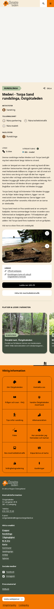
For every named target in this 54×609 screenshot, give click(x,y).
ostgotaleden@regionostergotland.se (17, 518)
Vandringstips (7, 551)
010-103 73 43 (8, 511)
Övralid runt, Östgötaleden (18, 340)
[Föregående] (47, 233)
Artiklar (5, 555)
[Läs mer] (37, 148)
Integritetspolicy (9, 605)
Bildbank (5, 589)
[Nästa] (47, 246)
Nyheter (5, 558)
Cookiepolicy (24, 605)
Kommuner (6, 548)
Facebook (10, 572)
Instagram (10, 576)
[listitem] (27, 246)
